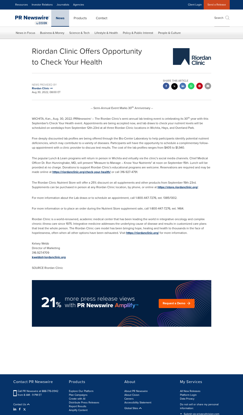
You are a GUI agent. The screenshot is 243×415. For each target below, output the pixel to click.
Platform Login (188, 395)
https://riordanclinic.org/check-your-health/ (81, 172)
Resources (21, 5)
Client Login (195, 5)
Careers (129, 399)
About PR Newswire (136, 391)
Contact (101, 18)
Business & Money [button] (52, 33)
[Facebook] (19, 409)
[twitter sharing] (174, 87)
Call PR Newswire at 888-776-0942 (38, 391)
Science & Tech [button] (79, 33)
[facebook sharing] (166, 86)
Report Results (77, 406)
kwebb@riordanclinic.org (49, 257)
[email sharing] (208, 86)
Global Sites (131, 408)
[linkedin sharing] (183, 86)
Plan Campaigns (78, 395)
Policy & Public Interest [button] (138, 33)
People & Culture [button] (169, 33)
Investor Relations (42, 5)
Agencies (78, 5)
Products (80, 18)
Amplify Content (78, 410)
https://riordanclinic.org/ (142, 233)
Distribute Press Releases (84, 403)
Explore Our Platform (81, 391)
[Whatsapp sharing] (191, 86)
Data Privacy (187, 399)
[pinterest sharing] (199, 86)
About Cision (131, 395)
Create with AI (77, 399)
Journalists (63, 5)
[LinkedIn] (15, 409)
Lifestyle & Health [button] (106, 33)
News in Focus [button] (25, 33)
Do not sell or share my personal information (199, 406)
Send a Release (216, 5)
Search (218, 18)
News (60, 18)
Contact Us (20, 404)
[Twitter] (24, 409)
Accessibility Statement (137, 403)
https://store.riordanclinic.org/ (178, 187)
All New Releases (190, 391)
